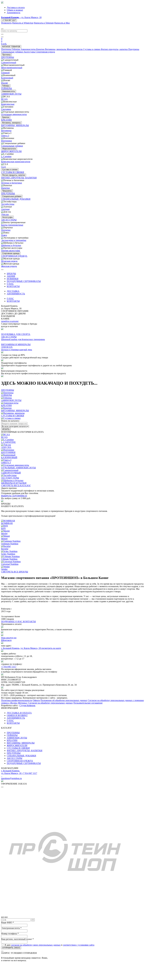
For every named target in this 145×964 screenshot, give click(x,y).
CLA (3, 166)
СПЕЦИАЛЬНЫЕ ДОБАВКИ (21, 755)
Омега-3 (5, 135)
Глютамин (6, 109)
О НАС (10, 284)
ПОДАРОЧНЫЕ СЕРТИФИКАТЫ (24, 281)
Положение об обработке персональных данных (63, 700)
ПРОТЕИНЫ (13, 732)
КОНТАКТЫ (13, 286)
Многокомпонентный (11, 67)
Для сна (5, 214)
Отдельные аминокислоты (14, 114)
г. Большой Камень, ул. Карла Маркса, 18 (21, 648)
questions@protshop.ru (11, 778)
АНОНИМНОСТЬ (16, 294)
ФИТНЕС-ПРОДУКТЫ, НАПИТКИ (24, 750)
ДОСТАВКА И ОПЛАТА (19, 713)
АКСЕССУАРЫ (14, 758)
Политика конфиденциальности (16, 700)
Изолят (4, 83)
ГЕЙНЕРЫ (12, 735)
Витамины (6, 130)
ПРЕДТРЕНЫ (14, 753)
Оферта (36, 700)
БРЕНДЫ (11, 273)
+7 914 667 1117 (9, 20)
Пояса (4, 235)
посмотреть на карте (51, 648)
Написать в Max (62, 23)
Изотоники (6, 141)
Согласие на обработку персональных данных (50, 703)
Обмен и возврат (15, 10)
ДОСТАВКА (13, 291)
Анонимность (13, 12)
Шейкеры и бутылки (11, 245)
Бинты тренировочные (12, 225)
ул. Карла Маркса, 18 (21, 17)
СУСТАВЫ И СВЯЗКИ (18, 748)
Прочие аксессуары (10, 250)
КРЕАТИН (12, 740)
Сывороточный (8, 62)
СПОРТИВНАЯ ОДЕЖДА (20, 761)
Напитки (5, 188)
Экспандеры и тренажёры (13, 240)
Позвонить (6, 23)
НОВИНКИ (12, 278)
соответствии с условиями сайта (78, 945)
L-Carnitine (6, 156)
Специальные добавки (12, 146)
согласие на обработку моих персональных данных (36, 945)
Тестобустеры (7, 204)
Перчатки (5, 230)
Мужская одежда (9, 261)
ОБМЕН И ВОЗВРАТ (17, 715)
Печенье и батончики (11, 183)
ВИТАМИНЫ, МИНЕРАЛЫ (21, 743)
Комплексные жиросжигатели (15, 161)
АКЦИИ (11, 276)
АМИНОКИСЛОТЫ (17, 738)
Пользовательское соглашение (88, 703)
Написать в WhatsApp (22, 23)
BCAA (4, 99)
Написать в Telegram (44, 23)
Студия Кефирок (27, 705)
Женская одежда (9, 266)
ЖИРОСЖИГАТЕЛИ (17, 745)
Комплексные (7, 104)
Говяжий (5, 72)
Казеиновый (7, 78)
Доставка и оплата (16, 7)
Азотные (5, 209)
